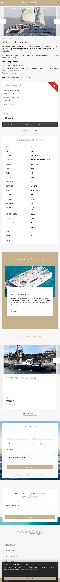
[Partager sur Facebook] (27, 124)
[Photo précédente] (3, 21)
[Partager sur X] (52, 124)
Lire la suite (14, 311)
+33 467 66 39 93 (38, 475)
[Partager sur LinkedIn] (39, 124)
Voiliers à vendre (31, 8)
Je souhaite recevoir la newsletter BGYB (17, 457)
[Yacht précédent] (4, 377)
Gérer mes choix (30, 574)
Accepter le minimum (8, 580)
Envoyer (30, 467)
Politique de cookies (31, 569)
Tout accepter (30, 578)
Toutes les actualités (30, 322)
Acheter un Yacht (22, 8)
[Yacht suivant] (56, 377)
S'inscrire (30, 517)
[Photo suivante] (57, 21)
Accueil (14, 8)
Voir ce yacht (10, 405)
